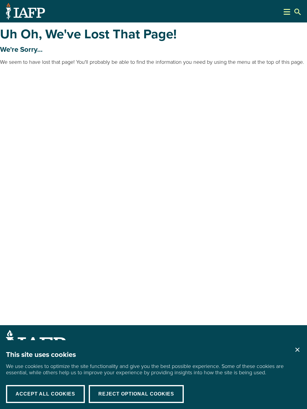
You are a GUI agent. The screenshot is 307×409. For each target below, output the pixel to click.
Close (297, 349)
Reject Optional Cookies (136, 393)
